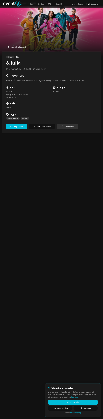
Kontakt (59, 4)
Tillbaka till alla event (17, 47)
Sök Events (78, 4)
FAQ (50, 4)
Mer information (44, 126)
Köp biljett (18, 126)
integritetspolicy (75, 413)
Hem (31, 4)
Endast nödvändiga (60, 408)
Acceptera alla (73, 402)
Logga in (94, 4)
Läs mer (74, 397)
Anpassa (87, 408)
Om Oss (40, 4)
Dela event (69, 126)
